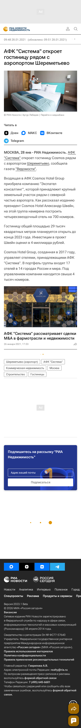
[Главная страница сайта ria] (4, 29)
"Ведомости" (26, 169)
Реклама (33, 596)
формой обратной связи (40, 678)
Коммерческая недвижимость (25, 368)
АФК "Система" (53, 361)
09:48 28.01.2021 (15, 39)
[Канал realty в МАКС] (11, 567)
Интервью (44, 589)
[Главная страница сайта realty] (23, 29)
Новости (9, 589)
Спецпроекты (13, 596)
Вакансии (10, 612)
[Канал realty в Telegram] (57, 567)
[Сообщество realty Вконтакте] (42, 567)
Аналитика (26, 589)
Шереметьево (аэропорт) (22, 361)
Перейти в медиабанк (52, 115)
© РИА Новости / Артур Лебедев (21, 115)
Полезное (61, 589)
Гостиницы (37, 374)
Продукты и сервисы (57, 596)
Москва (54, 368)
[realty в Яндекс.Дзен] (26, 567)
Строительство (15, 374)
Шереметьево (38, 163)
